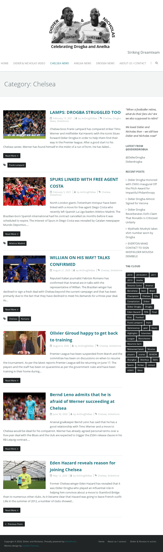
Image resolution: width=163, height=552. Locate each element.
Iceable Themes (30, 545)
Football (140, 317)
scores (142, 354)
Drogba (148, 306)
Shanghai (131, 359)
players (131, 354)
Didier (146, 301)
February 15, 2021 (62, 118)
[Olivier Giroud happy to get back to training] (24, 333)
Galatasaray (133, 327)
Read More (10, 155)
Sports (130, 364)
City (156, 296)
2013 (129, 280)
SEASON (153, 354)
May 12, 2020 (60, 475)
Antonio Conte (134, 285)
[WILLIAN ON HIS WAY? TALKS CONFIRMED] (24, 258)
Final (154, 311)
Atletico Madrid (17, 243)
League (131, 338)
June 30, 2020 (60, 414)
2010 (129, 274)
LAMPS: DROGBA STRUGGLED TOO (85, 112)
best (143, 290)
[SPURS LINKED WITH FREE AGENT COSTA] (24, 179)
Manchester (144, 338)
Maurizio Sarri (134, 343)
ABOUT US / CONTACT (132, 63)
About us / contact (117, 541)
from (148, 322)
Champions (133, 296)
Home (101, 541)
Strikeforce (63, 121)
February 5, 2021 (62, 192)
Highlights (132, 333)
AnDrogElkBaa (89, 118)
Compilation (133, 301)
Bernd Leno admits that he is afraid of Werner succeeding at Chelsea (82, 401)
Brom (152, 290)
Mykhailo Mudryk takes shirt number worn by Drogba (141, 233)
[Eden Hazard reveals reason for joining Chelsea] (24, 463)
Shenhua (144, 359)
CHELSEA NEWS (59, 63)
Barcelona (132, 290)
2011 (153, 274)
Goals (154, 327)
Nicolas (151, 349)
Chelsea (107, 118)
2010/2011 (141, 274)
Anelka (139, 280)
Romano (25, 318)
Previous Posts (15, 524)
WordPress (70, 541)
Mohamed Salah (135, 349)
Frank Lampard (16, 165)
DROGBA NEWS (105, 63)
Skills (155, 359)
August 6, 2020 (61, 345)
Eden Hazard (133, 311)
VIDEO (130, 370)
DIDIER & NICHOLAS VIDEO (29, 63)
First (129, 317)
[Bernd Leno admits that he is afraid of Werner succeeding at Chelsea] (24, 395)
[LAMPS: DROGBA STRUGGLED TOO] (24, 112)
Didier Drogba (134, 306)
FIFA (146, 311)
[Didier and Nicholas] (81, 6)
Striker (141, 364)
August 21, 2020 (61, 270)
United (151, 364)
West (140, 370)
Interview (146, 333)
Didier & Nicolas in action (143, 541)
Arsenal (149, 285)
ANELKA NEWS (82, 63)
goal (145, 327)
